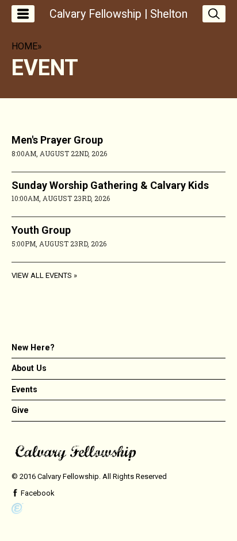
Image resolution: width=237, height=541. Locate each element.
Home (24, 46)
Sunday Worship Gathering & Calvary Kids (110, 185)
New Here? (33, 347)
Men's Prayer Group (57, 140)
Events (24, 389)
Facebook (37, 493)
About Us (29, 368)
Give (20, 410)
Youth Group (41, 230)
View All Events (42, 275)
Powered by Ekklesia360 (18, 509)
